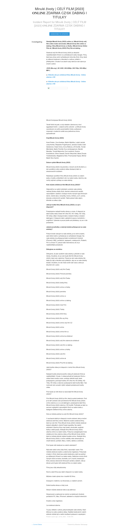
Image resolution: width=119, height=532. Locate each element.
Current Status (37, 524)
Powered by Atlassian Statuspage (77, 524)
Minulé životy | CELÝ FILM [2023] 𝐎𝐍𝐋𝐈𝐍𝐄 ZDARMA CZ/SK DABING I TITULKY (60, 25)
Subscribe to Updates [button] (59, 34)
